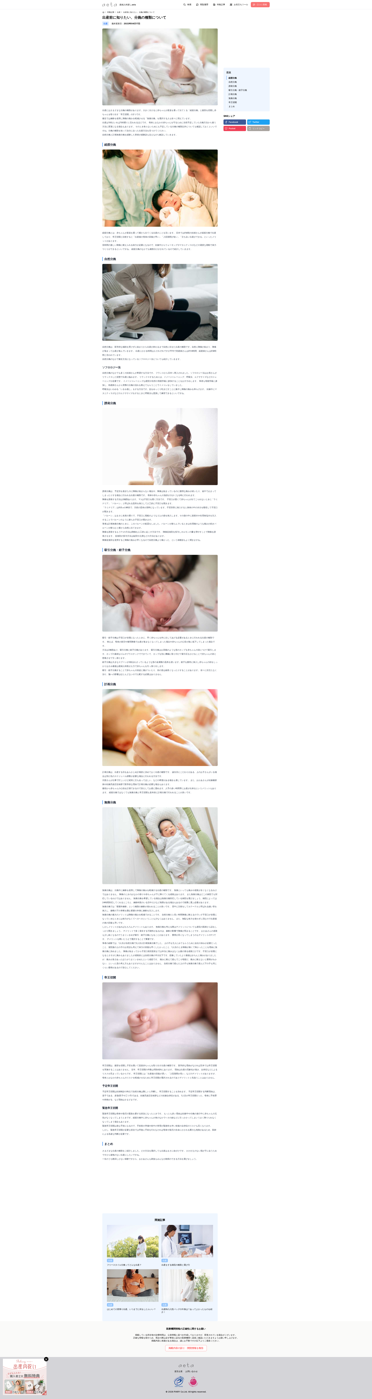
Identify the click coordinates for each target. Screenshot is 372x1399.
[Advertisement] (160, 1187)
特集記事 (110, 12)
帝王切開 (233, 102)
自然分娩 (233, 82)
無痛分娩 (233, 98)
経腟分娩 (233, 78)
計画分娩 (233, 94)
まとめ (232, 106)
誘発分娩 (233, 86)
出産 (118, 12)
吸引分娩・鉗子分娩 (238, 90)
